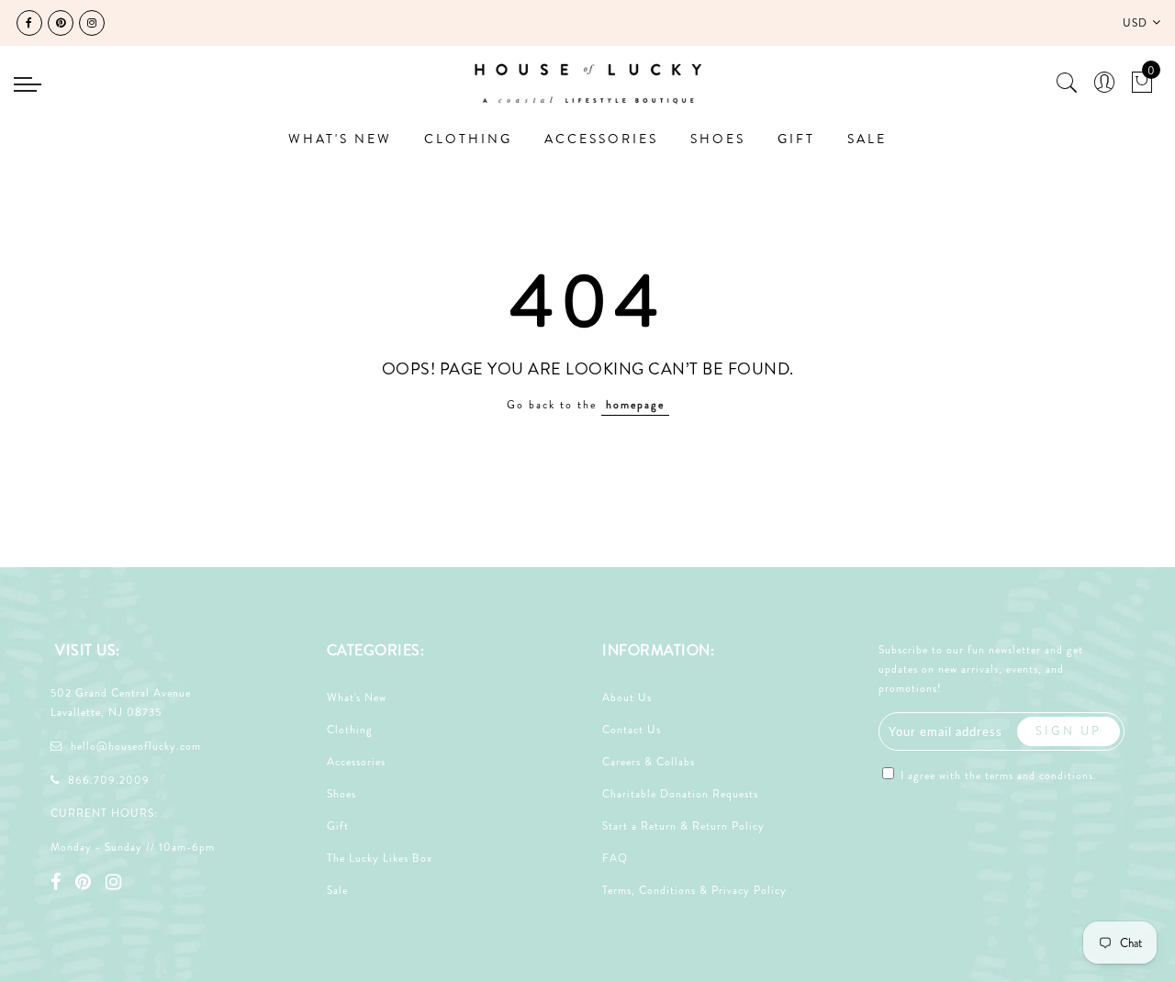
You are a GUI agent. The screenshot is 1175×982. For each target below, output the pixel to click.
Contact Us (631, 729)
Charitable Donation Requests (680, 794)
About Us (627, 697)
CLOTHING (468, 138)
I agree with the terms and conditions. (997, 775)
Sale (337, 890)
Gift (338, 826)
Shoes (341, 794)
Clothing (350, 729)
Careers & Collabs (648, 761)
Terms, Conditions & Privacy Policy (694, 890)
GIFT (796, 138)
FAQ (615, 858)
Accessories (356, 761)
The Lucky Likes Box (379, 858)
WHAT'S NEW (340, 138)
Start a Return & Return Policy (683, 826)
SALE (867, 138)
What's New (356, 697)
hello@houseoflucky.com (136, 746)
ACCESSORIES (601, 138)
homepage (635, 404)
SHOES (717, 138)
